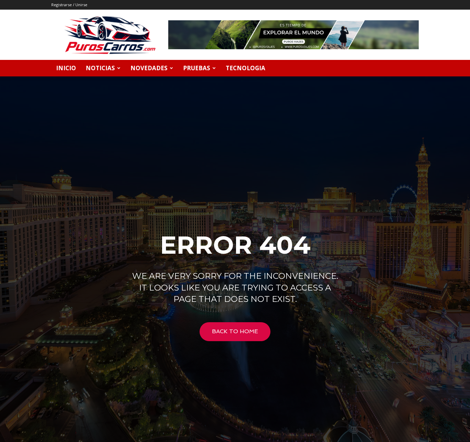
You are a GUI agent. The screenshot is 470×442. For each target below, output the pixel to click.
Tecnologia (245, 68)
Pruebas (196, 68)
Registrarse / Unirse (69, 4)
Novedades (149, 68)
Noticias (100, 68)
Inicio (66, 68)
